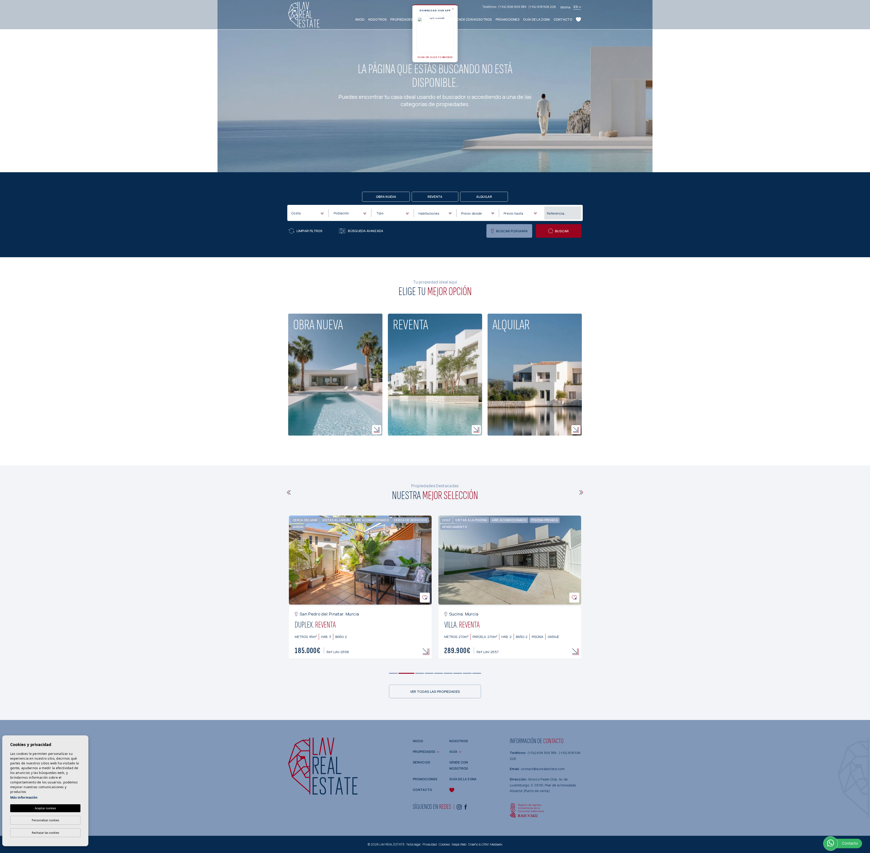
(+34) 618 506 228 (542, 7)
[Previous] (288, 492)
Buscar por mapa (512, 231)
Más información (23, 797)
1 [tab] (393, 673)
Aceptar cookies (45, 808)
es (576, 6)
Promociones (508, 19)
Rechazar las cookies (45, 833)
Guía (453, 751)
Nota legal (413, 844)
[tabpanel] (374, 587)
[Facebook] (465, 806)
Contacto (563, 19)
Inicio (360, 19)
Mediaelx (496, 844)
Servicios (421, 762)
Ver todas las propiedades (435, 691)
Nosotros (377, 19)
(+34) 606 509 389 (512, 7)
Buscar (562, 231)
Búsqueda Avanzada (365, 231)
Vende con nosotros (473, 19)
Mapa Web (459, 844)
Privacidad (430, 844)
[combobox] (307, 212)
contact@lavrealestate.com (543, 769)
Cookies (444, 844)
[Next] (581, 492)
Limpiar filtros (310, 231)
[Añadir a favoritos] (289, 598)
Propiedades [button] (401, 19)
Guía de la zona (536, 19)
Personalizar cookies (45, 820)
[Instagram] (459, 806)
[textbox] (308, 213)
